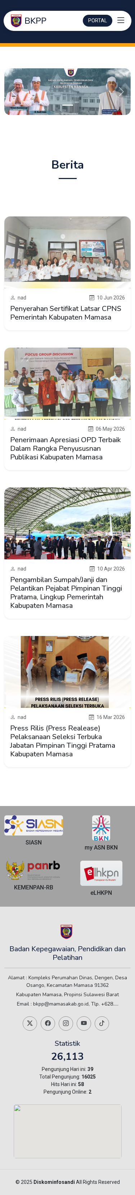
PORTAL (97, 20)
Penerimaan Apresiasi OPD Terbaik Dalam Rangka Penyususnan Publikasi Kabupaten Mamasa (65, 448)
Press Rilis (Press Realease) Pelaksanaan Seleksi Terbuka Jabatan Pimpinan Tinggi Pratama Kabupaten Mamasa (62, 741)
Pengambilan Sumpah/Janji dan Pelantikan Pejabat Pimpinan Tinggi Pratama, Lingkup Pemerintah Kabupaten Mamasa (66, 592)
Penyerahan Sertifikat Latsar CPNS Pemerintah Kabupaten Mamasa (65, 313)
